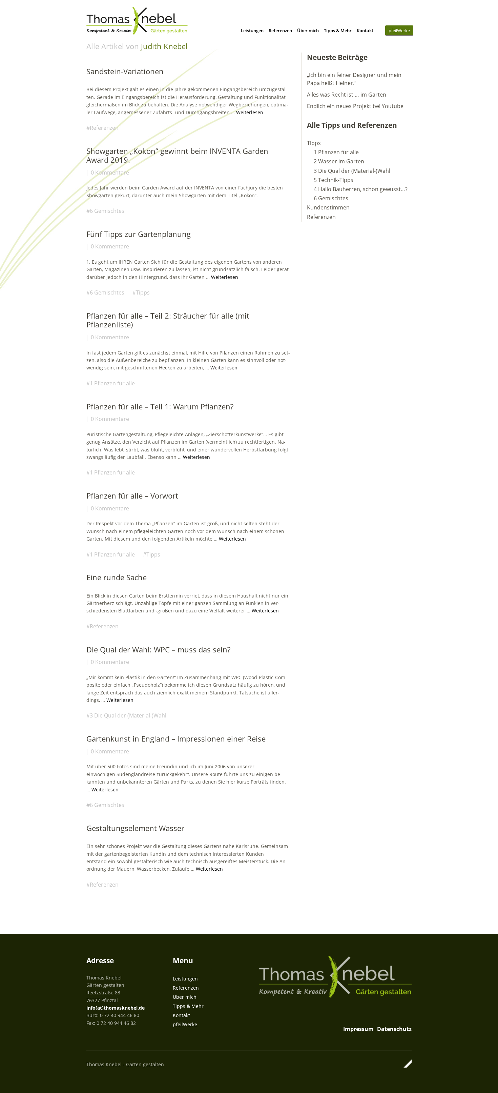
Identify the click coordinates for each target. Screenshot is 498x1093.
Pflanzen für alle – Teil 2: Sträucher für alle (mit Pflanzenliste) (167, 319)
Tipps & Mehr (338, 30)
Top (404, 1063)
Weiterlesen (249, 112)
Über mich (308, 30)
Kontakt (365, 30)
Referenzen (280, 30)
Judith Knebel (164, 46)
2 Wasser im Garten (339, 161)
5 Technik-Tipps (333, 180)
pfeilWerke (399, 30)
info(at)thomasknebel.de (115, 1008)
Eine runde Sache (116, 577)
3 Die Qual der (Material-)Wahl (128, 715)
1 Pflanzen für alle (112, 383)
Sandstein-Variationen (125, 71)
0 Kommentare (110, 172)
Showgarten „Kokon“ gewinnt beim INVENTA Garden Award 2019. (177, 155)
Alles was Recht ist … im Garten (346, 94)
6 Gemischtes (107, 211)
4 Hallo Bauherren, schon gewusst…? (361, 189)
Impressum (358, 1029)
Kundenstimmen (328, 207)
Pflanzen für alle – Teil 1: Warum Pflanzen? (159, 406)
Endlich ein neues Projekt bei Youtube (355, 106)
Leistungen (252, 30)
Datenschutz (394, 1029)
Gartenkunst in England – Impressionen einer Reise (176, 738)
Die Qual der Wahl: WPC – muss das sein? (158, 649)
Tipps (143, 292)
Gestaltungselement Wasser (135, 828)
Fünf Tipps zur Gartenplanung (138, 234)
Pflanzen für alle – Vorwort (132, 495)
